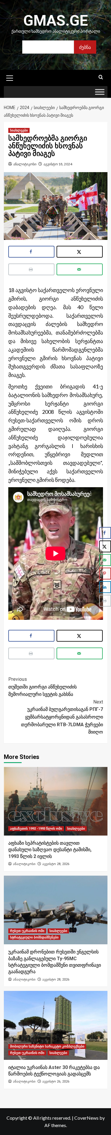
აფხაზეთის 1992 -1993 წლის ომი (36, 829)
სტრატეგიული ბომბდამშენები (34, 937)
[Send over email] (80, 269)
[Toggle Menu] (99, 92)
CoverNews (86, 1118)
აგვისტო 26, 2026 (55, 1081)
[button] (10, 77)
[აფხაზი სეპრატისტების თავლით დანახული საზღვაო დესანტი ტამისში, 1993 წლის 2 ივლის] (55, 801)
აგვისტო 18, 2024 (58, 164)
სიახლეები (19, 130)
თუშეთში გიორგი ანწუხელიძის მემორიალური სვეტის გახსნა (42, 686)
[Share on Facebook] (31, 252)
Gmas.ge (55, 20)
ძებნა (85, 47)
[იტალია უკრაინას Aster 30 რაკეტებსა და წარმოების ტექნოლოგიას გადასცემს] (55, 1025)
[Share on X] (80, 252)
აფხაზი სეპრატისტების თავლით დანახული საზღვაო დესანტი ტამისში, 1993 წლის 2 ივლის (49, 849)
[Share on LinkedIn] (105, 587)
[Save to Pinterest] (105, 573)
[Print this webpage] (31, 269)
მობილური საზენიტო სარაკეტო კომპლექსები (47, 1046)
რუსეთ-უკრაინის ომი (27, 931)
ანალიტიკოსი (24, 164)
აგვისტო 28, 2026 (55, 864)
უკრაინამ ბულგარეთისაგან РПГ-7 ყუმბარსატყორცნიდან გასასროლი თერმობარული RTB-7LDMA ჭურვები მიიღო (62, 717)
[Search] (100, 77)
